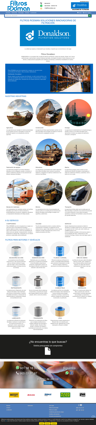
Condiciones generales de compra (56, 412)
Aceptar (41, 423)
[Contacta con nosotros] (93, 417)
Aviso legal (51, 405)
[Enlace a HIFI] (29, 395)
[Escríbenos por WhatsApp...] (67, 373)
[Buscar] (89, 15)
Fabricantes (14, 12)
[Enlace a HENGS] (12, 395)
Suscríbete (48, 383)
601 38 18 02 (28, 368)
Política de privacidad (53, 407)
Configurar (54, 423)
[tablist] (48, 395)
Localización (33, 12)
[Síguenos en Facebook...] (71, 373)
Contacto (27, 12)
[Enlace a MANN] (63, 395)
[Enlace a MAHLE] (46, 395)
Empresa (8, 12)
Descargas (21, 12)
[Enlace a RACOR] (81, 395)
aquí (6, 421)
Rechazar (47, 423)
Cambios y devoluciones (54, 414)
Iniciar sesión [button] (87, 12)
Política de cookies (53, 410)
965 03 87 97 (28, 373)
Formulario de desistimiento (55, 416)
